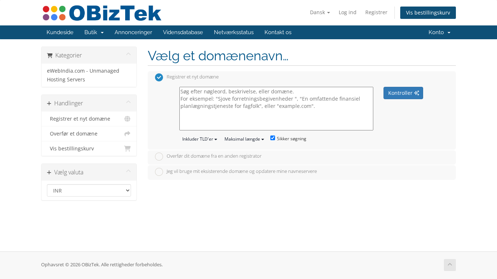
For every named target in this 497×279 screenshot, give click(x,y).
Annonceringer (133, 32)
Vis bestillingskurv (428, 12)
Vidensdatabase (183, 32)
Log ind (348, 12)
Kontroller (401, 92)
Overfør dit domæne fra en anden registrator (214, 156)
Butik (92, 32)
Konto (438, 32)
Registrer (376, 12)
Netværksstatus (234, 32)
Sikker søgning (291, 139)
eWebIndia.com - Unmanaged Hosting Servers (83, 75)
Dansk (318, 12)
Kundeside (60, 32)
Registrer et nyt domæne (78, 119)
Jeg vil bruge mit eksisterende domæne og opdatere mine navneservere (242, 171)
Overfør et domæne (72, 133)
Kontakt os (278, 32)
